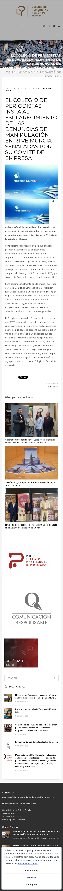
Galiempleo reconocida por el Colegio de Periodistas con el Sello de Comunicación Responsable (30, 441)
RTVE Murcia (52, 387)
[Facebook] (50, 26)
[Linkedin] (58, 26)
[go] (55, 678)
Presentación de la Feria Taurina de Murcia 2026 (35, 845)
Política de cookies (28, 863)
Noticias (41, 88)
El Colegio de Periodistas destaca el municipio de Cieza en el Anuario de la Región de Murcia (31, 526)
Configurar (31, 884)
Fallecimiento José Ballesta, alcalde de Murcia (36, 742)
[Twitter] (54, 26)
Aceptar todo (31, 870)
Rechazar (31, 877)
